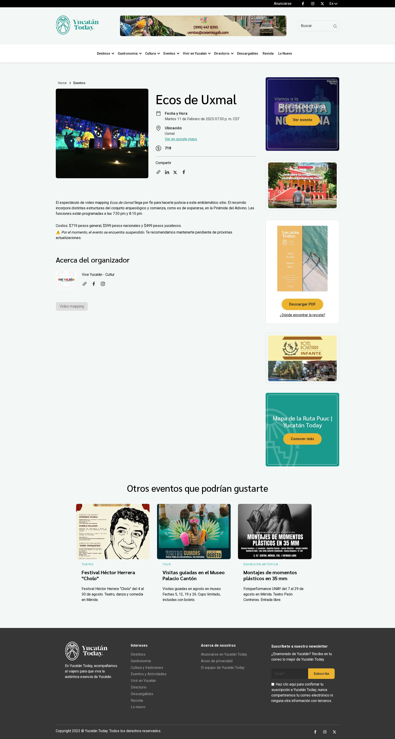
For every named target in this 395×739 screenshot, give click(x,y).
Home (62, 83)
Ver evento (302, 120)
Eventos (169, 53)
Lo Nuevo (285, 53)
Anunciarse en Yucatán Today (224, 654)
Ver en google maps (181, 139)
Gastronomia (128, 53)
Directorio (222, 53)
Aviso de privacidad (216, 661)
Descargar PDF (302, 304)
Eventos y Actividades (148, 674)
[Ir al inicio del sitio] (77, 33)
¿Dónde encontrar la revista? (302, 315)
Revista (268, 53)
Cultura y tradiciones (147, 667)
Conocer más (302, 439)
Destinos (103, 53)
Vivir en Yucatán (195, 53)
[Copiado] (158, 173)
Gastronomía (141, 661)
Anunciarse (282, 3)
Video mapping (72, 306)
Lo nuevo (138, 707)
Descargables (247, 53)
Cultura (150, 53)
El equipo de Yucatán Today (223, 667)
